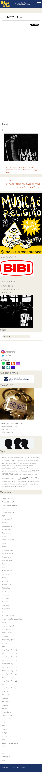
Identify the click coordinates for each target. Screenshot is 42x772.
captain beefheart (8, 540)
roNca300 (5, 708)
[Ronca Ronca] (5, 4)
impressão (5, 595)
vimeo (4, 750)
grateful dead (5, 465)
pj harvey (30, 474)
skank (7, 484)
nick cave (9, 471)
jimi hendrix (29, 465)
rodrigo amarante (29, 481)
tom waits (11, 486)
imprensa (5, 591)
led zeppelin (8, 468)
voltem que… (6, 757)
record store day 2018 (9, 667)
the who (5, 486)
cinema (4, 543)
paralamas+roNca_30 (9, 629)
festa (3, 567)
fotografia (5, 574)
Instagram (10, 351)
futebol (4, 578)
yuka (24, 486)
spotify (4, 733)
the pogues (23, 484)
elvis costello (26, 463)
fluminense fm (7, 571)
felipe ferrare (6, 564)
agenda (4, 516)
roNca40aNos (7, 712)
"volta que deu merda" (9, 505)
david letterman (7, 550)
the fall (17, 484)
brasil (4, 536)
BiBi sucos (5, 457)
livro (3, 612)
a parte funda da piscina (10, 512)
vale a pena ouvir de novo (11, 743)
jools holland (6, 605)
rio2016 (5, 691)
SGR (3, 722)
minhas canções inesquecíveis (12, 619)
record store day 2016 (9, 660)
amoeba (5, 522)
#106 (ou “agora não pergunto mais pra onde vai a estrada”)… (23, 185)
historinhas (6, 588)
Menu (39, 4)
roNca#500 (6, 702)
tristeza (4, 739)
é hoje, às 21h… (11, 180)
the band (12, 484)
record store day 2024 (9, 688)
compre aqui (6, 292)
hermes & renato (7, 584)
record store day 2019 (9, 671)
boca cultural (6, 533)
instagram (5, 598)
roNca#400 (6, 698)
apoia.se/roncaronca (22, 5)
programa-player (8, 640)
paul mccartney (23, 474)
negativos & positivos (9, 626)
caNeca (14, 460)
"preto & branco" (8, 502)
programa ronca (25, 477)
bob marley (31, 457)
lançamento (6, 609)
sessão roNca (6, 719)
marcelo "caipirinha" (28, 468)
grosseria (5, 581)
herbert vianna (14, 465)
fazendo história (7, 560)
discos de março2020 (9, 553)
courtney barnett (22, 461)
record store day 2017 (9, 664)
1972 (4, 509)
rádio (4, 646)
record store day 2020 (9, 674)
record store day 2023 (9, 684)
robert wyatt (21, 481)
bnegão (17, 457)
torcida (4, 736)
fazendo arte (6, 557)
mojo (4, 622)
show (4, 726)
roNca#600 (6, 705)
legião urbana (16, 468)
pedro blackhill (7, 633)
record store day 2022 (9, 681)
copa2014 (5, 547)
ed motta (19, 463)
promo (4, 643)
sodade (4, 729)
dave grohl (28, 170)
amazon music (7, 519)
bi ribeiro (12, 457)
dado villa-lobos (31, 460)
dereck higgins (12, 463)
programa (9, 478)
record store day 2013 (9, 650)
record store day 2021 (9, 677)
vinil (3, 753)
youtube (17, 170)
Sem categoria (7, 715)
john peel (5, 602)
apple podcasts (7, 526)
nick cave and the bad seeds (21, 471)
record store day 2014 (9, 653)
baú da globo (6, 529)
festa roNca (33, 463)
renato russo (13, 481)
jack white (22, 465)
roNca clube (6, 695)
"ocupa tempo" (7, 498)
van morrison (18, 486)
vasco (4, 746)
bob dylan (23, 457)
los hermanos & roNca (9, 615)
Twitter (8, 355)
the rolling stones (32, 484)
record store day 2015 (9, 657)
